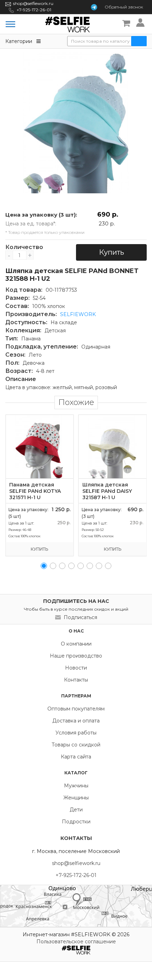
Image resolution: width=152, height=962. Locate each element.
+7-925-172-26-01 (34, 9)
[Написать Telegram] (94, 7)
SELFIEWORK (78, 314)
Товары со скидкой (76, 745)
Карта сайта (76, 757)
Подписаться (80, 617)
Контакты (76, 680)
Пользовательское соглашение (76, 941)
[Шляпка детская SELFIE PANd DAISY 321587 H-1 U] (113, 446)
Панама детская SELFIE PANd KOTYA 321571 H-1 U (35, 491)
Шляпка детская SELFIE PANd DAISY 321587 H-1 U (107, 491)
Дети (76, 809)
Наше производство (76, 656)
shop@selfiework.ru (33, 3)
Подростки (76, 821)
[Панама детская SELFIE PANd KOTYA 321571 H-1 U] (40, 446)
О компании (76, 644)
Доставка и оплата (76, 721)
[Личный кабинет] (141, 23)
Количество (19, 247)
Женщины (76, 797)
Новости (76, 668)
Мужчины (76, 785)
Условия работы (76, 733)
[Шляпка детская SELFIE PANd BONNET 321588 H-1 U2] (76, 122)
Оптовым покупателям (76, 709)
